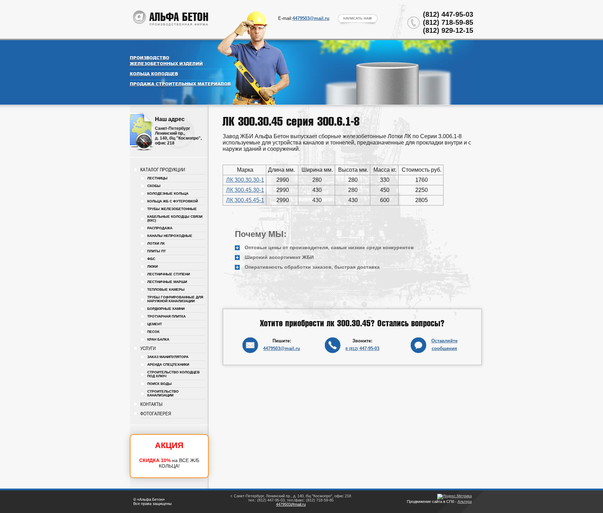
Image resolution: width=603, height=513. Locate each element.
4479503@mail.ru (281, 348)
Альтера (464, 501)
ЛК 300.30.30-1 (245, 180)
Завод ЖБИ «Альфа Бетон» (171, 18)
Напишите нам (357, 19)
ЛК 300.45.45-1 (245, 200)
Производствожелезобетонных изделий (166, 61)
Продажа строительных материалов (180, 84)
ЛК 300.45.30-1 (245, 190)
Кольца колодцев (154, 74)
